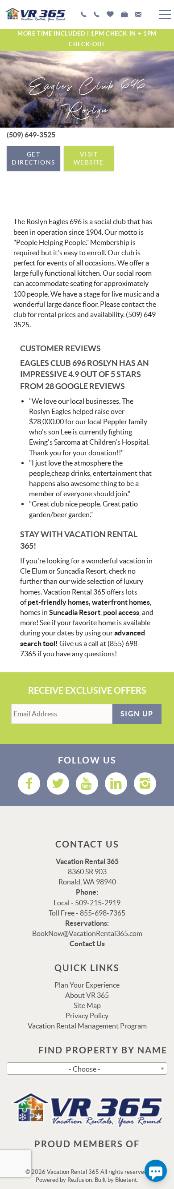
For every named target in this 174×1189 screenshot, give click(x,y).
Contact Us (87, 944)
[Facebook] (29, 783)
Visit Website (89, 158)
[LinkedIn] (116, 783)
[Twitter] (58, 783)
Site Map (87, 1005)
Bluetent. (126, 1180)
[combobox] (87, 1068)
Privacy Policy (87, 1016)
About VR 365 (87, 995)
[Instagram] (145, 783)
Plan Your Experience (87, 985)
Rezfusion (79, 1180)
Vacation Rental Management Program (87, 1026)
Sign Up (136, 714)
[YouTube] (87, 783)
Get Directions (33, 158)
